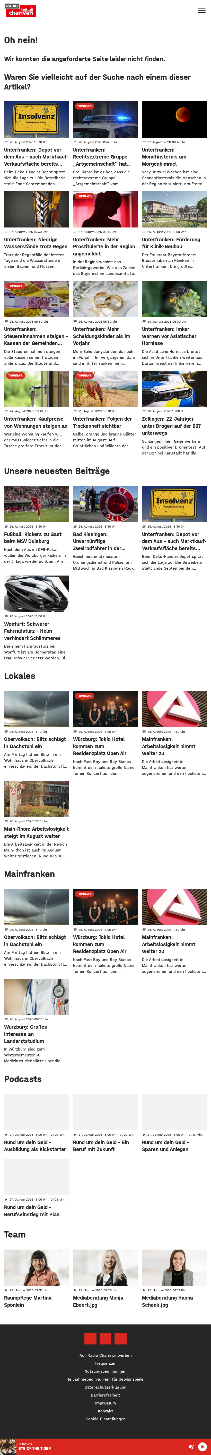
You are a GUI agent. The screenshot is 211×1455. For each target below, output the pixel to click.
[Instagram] (105, 1338)
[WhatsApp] (120, 1338)
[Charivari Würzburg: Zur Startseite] (20, 10)
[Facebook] (90, 1338)
